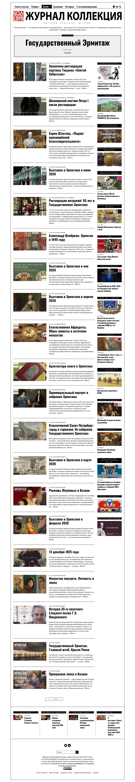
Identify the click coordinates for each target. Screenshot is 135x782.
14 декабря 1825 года (64, 551)
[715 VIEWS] (29, 371)
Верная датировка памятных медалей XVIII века (57, 723)
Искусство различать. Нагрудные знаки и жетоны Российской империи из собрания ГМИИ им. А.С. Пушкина (108, 323)
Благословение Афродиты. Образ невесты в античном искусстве (68, 331)
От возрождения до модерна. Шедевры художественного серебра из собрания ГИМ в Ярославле (109, 486)
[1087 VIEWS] (29, 302)
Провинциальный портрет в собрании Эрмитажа (68, 394)
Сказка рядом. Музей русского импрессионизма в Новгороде (108, 196)
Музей (45, 6)
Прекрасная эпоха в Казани (68, 673)
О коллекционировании (87, 6)
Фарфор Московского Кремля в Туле (109, 228)
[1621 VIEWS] (29, 465)
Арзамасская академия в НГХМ (107, 391)
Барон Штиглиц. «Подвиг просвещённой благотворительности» (66, 137)
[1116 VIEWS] (29, 398)
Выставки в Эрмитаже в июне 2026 (70, 171)
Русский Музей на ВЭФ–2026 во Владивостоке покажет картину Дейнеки (108, 288)
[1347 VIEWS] (29, 557)
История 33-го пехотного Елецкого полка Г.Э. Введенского (66, 612)
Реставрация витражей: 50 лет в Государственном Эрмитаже (71, 202)
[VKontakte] (117, 6)
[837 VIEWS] (29, 333)
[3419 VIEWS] (29, 651)
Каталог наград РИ (41, 773)
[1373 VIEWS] (29, 614)
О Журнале (96, 773)
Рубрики (34, 6)
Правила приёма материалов (82, 773)
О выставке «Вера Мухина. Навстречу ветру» (107, 257)
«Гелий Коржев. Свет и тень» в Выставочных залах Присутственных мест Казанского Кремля (109, 358)
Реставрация (66, 63)
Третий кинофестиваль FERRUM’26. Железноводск (108, 116)
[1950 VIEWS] (29, 525)
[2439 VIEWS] (29, 584)
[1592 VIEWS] (29, 496)
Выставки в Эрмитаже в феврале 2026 (66, 521)
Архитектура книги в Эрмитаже (70, 366)
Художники (58, 6)
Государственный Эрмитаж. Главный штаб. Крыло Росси (69, 647)
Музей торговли (54, 773)
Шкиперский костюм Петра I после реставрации (68, 102)
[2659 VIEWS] (29, 679)
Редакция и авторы (66, 773)
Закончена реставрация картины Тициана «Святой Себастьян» (67, 70)
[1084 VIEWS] (29, 272)
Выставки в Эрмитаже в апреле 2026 (71, 298)
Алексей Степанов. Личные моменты (31, 720)
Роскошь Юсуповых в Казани (69, 490)
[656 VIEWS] (29, 431)
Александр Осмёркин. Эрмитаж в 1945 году (71, 237)
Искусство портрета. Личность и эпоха (71, 580)
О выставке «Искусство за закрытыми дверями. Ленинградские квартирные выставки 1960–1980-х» (116, 726)
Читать (84, 88)
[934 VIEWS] (29, 139)
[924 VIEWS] (29, 175)
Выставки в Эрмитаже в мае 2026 (68, 268)
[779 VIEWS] (29, 241)
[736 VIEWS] (29, 72)
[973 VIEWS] (29, 206)
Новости (58, 63)
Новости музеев (22, 6)
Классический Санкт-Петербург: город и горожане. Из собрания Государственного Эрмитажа (71, 429)
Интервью (69, 6)
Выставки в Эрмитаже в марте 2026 (70, 461)
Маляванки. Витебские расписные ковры (106, 451)
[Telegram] (113, 6)
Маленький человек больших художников (109, 421)
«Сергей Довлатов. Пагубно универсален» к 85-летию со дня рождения (108, 86)
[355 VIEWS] (29, 106)
